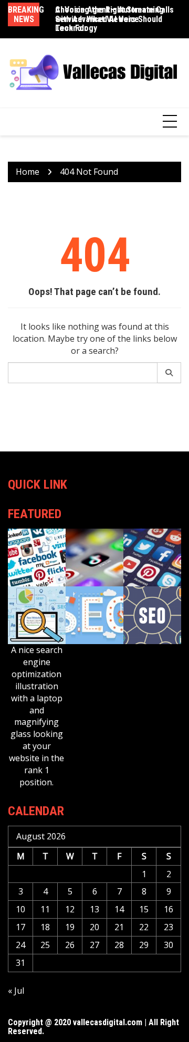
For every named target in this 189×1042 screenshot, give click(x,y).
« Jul (16, 990)
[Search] (169, 372)
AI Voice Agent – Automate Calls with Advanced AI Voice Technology (114, 19)
